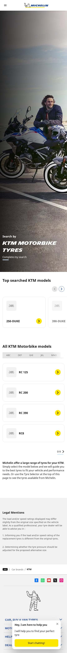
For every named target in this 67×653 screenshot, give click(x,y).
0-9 (59, 451)
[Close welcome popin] (57, 624)
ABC (8, 355)
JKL (42, 355)
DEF (20, 355)
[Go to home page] (36, 5)
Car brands (17, 569)
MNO (54, 355)
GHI (31, 355)
